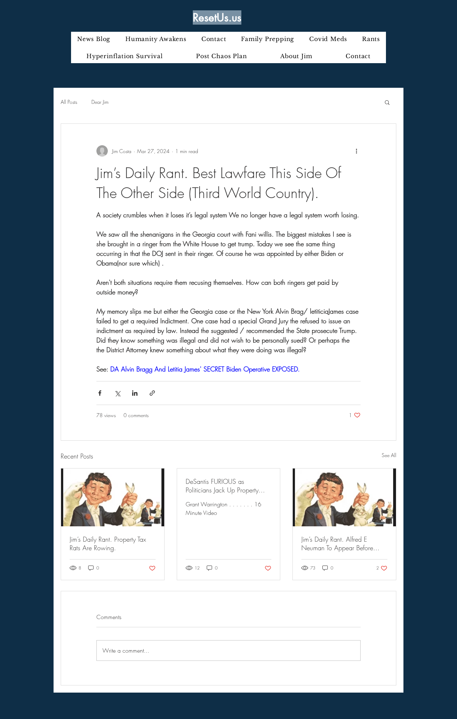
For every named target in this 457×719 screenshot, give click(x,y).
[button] (387, 102)
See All (389, 455)
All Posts (69, 101)
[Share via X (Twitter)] (117, 393)
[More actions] (356, 151)
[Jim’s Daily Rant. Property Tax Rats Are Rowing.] (112, 497)
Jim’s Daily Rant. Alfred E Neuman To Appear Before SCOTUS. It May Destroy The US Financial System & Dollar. (341, 543)
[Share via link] (152, 393)
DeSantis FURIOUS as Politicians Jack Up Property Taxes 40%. (222, 485)
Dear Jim (100, 101)
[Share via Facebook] (99, 393)
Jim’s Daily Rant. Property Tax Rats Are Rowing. (108, 543)
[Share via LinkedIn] (134, 393)
